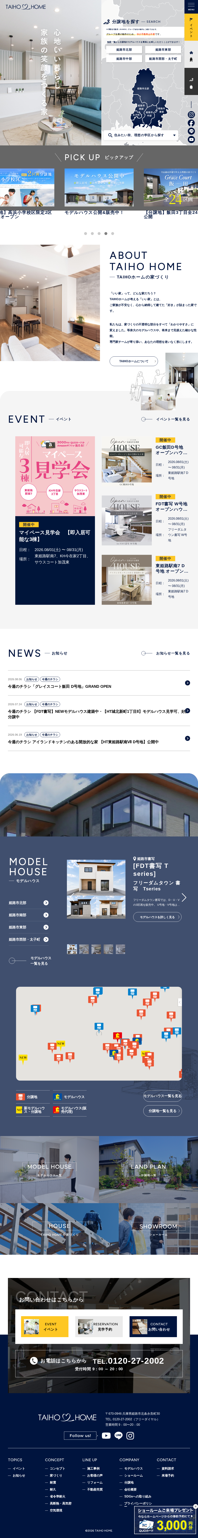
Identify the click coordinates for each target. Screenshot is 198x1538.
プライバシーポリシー (138, 1505)
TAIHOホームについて (133, 361)
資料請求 (168, 1468)
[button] (72, 897)
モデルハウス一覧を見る (162, 1096)
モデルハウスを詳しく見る (157, 917)
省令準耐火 (57, 1496)
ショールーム (133, 1475)
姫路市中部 (124, 58)
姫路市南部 (17, 915)
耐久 (53, 1489)
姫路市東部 (163, 49)
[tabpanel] (99, 193)
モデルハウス (133, 1468)
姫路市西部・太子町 (163, 58)
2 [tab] (92, 233)
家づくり (56, 1475)
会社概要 (130, 1489)
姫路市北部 (124, 49)
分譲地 (129, 1482)
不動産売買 (95, 1489)
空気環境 (56, 1510)
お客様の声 (95, 1475)
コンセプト (57, 1468)
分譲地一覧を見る (163, 1111)
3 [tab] (99, 233)
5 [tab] (112, 233)
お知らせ (31, 679)
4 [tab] (105, 233)
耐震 (53, 1482)
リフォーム (95, 1482)
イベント (19, 1468)
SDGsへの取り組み (137, 1496)
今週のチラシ (50, 679)
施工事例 (93, 1468)
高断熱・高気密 (61, 1503)
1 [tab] (85, 233)
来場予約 (168, 1475)
